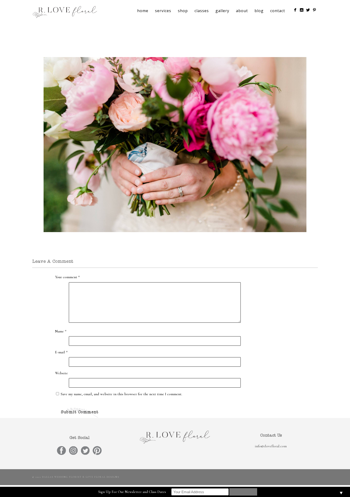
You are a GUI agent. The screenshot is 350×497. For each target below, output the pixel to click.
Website (61, 373)
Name (60, 331)
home (142, 10)
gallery (222, 10)
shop (183, 10)
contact (277, 10)
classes (202, 10)
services (163, 10)
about (242, 10)
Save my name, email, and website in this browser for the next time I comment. (121, 394)
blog (259, 10)
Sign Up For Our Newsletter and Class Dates (132, 492)
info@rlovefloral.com (271, 446)
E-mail (61, 352)
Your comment (67, 277)
